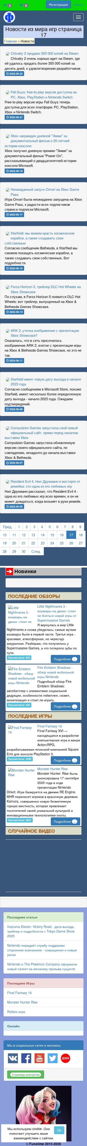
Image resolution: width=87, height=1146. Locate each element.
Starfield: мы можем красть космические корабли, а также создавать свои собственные (39, 238)
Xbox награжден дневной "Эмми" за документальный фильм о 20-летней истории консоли (37, 140)
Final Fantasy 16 (49, 726)
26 (71, 542)
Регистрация (58, 4)
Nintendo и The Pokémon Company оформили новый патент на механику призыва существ (42, 966)
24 (52, 542)
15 (52, 534)
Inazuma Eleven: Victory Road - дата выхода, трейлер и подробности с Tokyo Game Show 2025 (40, 931)
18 (81, 534)
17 (71, 534)
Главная (10, 40)
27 (81, 542)
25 (62, 542)
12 (24, 534)
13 (33, 534)
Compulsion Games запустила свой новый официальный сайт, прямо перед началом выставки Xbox (41, 432)
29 (14, 551)
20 (14, 542)
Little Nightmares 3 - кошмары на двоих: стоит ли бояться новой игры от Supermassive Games (56, 613)
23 (43, 542)
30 (24, 551)
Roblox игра (16, 1011)
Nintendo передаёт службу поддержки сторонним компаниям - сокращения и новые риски (42, 950)
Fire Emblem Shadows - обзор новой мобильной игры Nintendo (55, 672)
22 (33, 542)
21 (24, 542)
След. (36, 551)
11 (14, 534)
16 (62, 534)
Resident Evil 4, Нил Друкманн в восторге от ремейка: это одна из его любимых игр (45, 484)
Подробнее (65, 659)
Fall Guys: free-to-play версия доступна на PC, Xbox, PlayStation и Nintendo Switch (44, 94)
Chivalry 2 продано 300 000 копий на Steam (45, 53)
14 (43, 534)
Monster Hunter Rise (52, 768)
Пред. (7, 526)
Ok (59, 1130)
